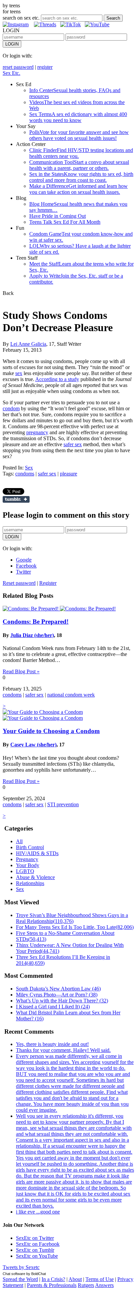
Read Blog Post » (21, 671)
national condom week (71, 695)
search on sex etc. (21, 18)
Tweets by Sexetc (21, 1267)
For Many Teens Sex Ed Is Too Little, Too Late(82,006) (75, 927)
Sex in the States (81, 177)
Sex (29, 467)
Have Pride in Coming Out (57, 216)
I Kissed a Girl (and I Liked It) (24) (53, 1006)
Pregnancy (27, 859)
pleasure (68, 473)
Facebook (26, 566)
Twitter (23, 572)
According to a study (57, 379)
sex (18, 373)
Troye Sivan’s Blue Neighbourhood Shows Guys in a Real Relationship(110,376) (72, 918)
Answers (104, 1285)
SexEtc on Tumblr (35, 1250)
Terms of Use (99, 1279)
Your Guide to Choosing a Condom (51, 730)
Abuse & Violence (35, 877)
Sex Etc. (11, 73)
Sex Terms (78, 117)
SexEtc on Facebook (38, 1244)
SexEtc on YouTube (37, 1256)
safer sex (73, 444)
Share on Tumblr (16, 499)
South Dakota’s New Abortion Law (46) (58, 988)
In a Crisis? (53, 1279)
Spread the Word (20, 1279)
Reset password (19, 583)
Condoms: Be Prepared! (35, 621)
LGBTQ (25, 871)
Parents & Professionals (51, 1285)
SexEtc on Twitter (35, 1238)
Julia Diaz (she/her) (32, 635)
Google (24, 560)
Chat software (14, 1274)
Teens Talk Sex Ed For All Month (64, 222)
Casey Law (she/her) (33, 744)
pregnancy (37, 432)
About (75, 1279)
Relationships (30, 883)
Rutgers (86, 1285)
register (45, 67)
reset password (18, 67)
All (19, 841)
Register (48, 583)
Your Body (27, 865)
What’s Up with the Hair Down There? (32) (62, 1000)
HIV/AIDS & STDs (37, 853)
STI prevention (63, 804)
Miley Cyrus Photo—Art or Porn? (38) (56, 994)
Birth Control (30, 847)
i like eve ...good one (38, 1212)
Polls (79, 135)
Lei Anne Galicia (28, 344)
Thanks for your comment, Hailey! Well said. (63, 1050)
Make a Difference (78, 189)
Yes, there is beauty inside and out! (52, 1044)
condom (11, 408)
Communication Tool (79, 165)
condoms (24, 473)
